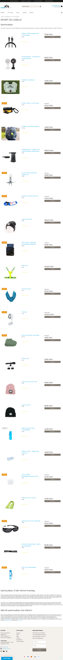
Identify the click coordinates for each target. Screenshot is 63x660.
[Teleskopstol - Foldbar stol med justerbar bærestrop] (10, 158)
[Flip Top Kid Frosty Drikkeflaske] (10, 436)
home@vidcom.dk (8, 620)
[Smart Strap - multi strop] (10, 111)
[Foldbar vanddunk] (10, 88)
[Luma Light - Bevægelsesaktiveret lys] (10, 482)
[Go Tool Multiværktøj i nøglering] (10, 181)
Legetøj (24, 12)
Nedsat (31, 12)
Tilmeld (39, 649)
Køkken (2, 12)
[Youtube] (3, 651)
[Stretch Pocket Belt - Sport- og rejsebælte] (10, 552)
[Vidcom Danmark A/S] (10, 6)
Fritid (17, 12)
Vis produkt (52, 36)
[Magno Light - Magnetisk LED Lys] (10, 459)
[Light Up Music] (10, 227)
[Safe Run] (10, 274)
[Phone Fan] (10, 366)
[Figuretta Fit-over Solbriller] (10, 529)
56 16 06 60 (20, 620)
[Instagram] (6, 651)
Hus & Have (10, 12)
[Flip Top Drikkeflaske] (10, 575)
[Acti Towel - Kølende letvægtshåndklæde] (10, 250)
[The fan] (10, 320)
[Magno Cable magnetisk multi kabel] (10, 41)
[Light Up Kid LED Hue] (10, 390)
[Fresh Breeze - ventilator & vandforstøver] (10, 65)
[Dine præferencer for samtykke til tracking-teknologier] (61, 658)
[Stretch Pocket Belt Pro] (10, 204)
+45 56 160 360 (4, 647)
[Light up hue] (10, 413)
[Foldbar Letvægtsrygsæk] (10, 134)
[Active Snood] (10, 297)
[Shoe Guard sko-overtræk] (10, 343)
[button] (7, 658)
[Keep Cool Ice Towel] (10, 506)
